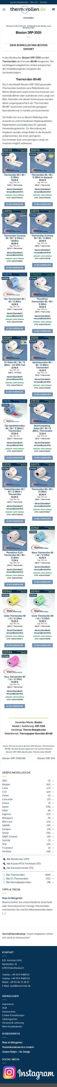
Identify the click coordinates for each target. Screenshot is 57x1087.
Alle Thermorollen (15, 874)
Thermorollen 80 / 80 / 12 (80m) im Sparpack (42, 176)
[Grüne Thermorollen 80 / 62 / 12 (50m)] (42, 601)
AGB (4, 1007)
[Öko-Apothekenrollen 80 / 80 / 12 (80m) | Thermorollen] (14, 411)
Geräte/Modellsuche (19, 2)
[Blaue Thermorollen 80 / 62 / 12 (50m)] (42, 538)
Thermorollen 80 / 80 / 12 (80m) (15, 176)
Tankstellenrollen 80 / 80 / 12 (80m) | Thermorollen (14, 491)
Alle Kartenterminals (17, 867)
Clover (5, 795)
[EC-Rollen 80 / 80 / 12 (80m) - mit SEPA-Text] (14, 348)
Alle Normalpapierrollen (18, 882)
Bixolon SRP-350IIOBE (14, 758)
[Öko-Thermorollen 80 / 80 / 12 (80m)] (14, 285)
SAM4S (6, 825)
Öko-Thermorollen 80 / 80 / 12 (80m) (15, 300)
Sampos (6, 829)
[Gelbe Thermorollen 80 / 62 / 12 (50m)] (14, 601)
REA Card (7, 821)
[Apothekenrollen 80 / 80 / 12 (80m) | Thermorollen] (42, 348)
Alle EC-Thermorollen (17, 878)
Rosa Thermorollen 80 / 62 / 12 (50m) (14, 678)
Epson (5, 806)
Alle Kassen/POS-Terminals (21, 863)
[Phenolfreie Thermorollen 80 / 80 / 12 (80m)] (42, 285)
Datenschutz (8, 1011)
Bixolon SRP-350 (46, 758)
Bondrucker (27, 752)
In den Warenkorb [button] (14, 204)
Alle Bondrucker (15, 859)
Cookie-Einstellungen (13, 1015)
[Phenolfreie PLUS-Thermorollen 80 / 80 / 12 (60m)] (14, 538)
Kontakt (43, 2)
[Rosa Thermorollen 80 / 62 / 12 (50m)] (14, 662)
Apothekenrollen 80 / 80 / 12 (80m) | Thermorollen (42, 365)
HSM (4, 810)
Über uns (34, 2)
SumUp (6, 840)
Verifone (6, 851)
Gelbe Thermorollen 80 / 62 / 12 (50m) (15, 617)
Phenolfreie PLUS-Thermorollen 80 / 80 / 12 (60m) (15, 555)
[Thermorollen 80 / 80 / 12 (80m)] (14, 160)
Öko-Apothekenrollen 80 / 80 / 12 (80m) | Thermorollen (15, 428)
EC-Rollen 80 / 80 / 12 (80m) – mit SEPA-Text (14, 363)
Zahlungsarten (9, 1019)
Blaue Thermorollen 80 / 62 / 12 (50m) (42, 553)
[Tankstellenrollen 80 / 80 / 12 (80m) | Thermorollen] (14, 475)
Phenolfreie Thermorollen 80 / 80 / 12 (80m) (42, 301)
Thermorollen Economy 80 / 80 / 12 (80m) (42, 236)
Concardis (7, 799)
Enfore (5, 803)
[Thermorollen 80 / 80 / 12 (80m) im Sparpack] (42, 160)
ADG (4, 780)
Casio (5, 788)
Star (4, 844)
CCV (4, 791)
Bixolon (6, 784)
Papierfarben (9, 124)
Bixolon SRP (11, 26)
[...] (3, 913)
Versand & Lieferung (13, 1022)
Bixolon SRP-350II (13, 752)
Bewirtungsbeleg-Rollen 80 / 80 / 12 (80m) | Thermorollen (42, 428)
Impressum (8, 1004)
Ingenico (6, 814)
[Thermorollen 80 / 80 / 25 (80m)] (42, 475)
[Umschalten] (53, 780)
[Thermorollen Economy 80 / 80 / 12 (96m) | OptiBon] (14, 221)
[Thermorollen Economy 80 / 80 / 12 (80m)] (42, 221)
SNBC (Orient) (9, 836)
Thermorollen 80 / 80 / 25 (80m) (42, 490)
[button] (4, 9)
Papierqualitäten (43, 121)
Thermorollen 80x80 (36, 26)
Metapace (7, 817)
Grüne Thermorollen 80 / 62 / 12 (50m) (42, 617)
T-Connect (7, 847)
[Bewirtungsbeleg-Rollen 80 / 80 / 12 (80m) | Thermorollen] (42, 411)
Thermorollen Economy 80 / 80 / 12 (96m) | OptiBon (15, 238)
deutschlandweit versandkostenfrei (14, 190)
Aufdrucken (27, 124)
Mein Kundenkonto (12, 1026)
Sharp (5, 832)
